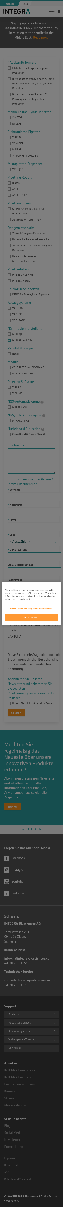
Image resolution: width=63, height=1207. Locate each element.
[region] (31, 603)
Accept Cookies (31, 617)
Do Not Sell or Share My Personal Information (31, 608)
